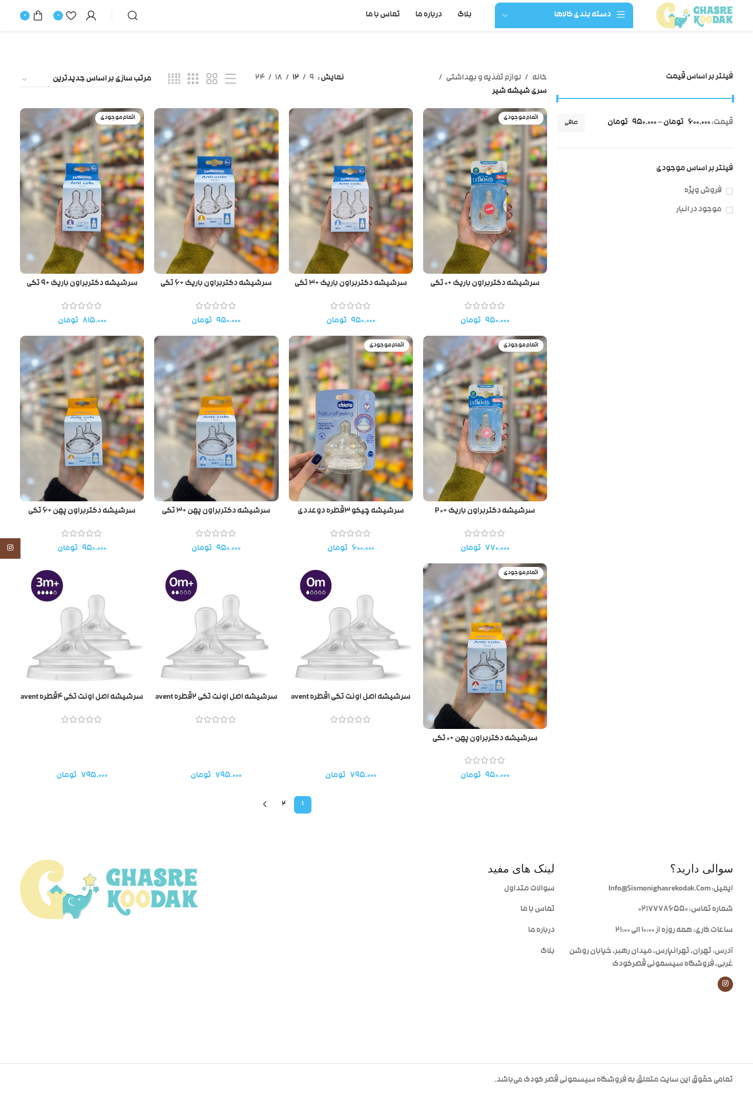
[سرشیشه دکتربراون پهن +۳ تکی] (216, 418)
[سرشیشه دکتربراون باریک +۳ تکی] (351, 191)
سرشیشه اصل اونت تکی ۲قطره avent (216, 697)
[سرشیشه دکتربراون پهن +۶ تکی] (82, 418)
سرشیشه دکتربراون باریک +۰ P (485, 511)
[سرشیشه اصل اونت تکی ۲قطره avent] (216, 625)
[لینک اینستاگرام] (725, 984)
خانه (539, 78)
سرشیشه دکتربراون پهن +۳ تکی (216, 511)
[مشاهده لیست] (230, 80)
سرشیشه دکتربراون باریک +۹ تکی (82, 283)
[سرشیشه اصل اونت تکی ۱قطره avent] (351, 625)
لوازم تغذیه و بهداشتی (483, 78)
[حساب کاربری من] (91, 15)
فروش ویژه (703, 191)
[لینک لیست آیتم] (465, 889)
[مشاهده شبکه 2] (212, 80)
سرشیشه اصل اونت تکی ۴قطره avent (81, 697)
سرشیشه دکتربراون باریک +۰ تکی (485, 283)
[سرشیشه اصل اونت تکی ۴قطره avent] (82, 625)
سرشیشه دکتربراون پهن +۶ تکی (82, 511)
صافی (571, 123)
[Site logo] (694, 15)
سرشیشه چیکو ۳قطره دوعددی (351, 511)
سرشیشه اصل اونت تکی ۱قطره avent (351, 697)
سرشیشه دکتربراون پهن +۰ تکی (485, 739)
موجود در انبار (699, 210)
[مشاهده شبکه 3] (193, 80)
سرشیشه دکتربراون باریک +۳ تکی (351, 283)
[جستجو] (132, 15)
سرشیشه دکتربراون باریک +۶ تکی (216, 283)
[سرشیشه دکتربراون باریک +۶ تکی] (216, 191)
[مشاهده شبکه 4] (174, 80)
